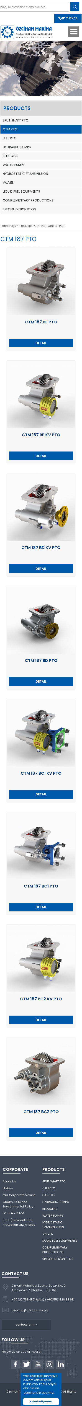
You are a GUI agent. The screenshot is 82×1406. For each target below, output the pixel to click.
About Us (9, 1181)
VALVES (8, 182)
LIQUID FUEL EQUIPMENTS (21, 191)
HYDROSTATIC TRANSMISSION (25, 173)
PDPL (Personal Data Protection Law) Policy (19, 1222)
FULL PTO (10, 138)
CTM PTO (10, 129)
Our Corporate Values (19, 1195)
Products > (27, 226)
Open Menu (73, 31)
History (8, 1188)
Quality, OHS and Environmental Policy (18, 1204)
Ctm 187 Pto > (57, 226)
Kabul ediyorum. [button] (41, 1401)
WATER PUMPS (14, 165)
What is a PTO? (14, 1213)
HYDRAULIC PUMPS (17, 147)
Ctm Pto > (41, 226)
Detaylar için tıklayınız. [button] (39, 1393)
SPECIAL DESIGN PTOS (19, 209)
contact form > (26, 1324)
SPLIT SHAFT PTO (15, 120)
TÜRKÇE (71, 18)
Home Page (8, 226)
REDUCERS (10, 156)
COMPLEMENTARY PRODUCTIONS (28, 200)
